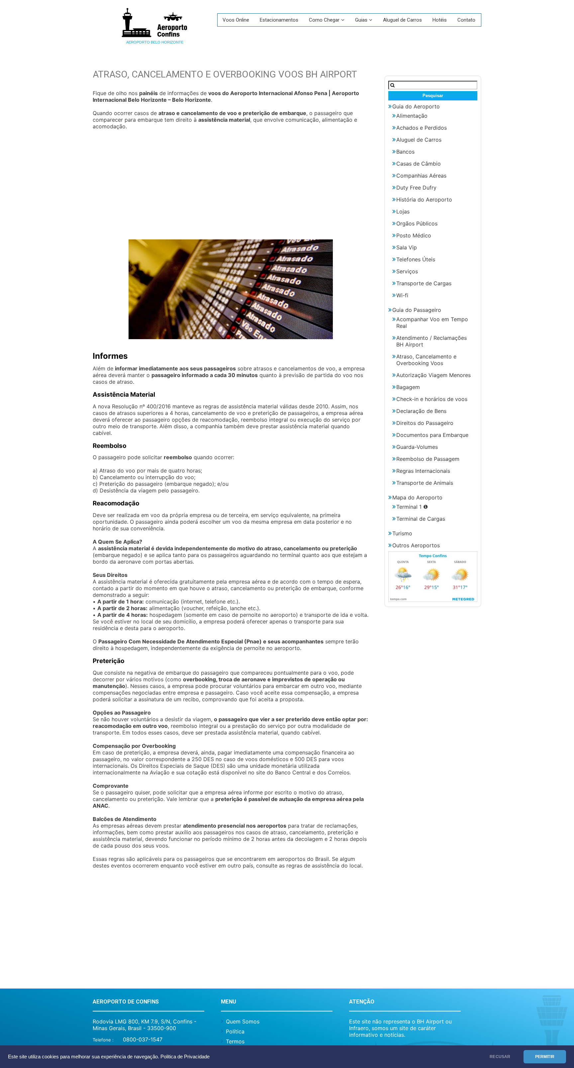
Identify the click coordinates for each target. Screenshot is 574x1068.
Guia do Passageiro (416, 310)
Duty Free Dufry (416, 187)
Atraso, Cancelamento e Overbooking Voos (426, 359)
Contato (466, 20)
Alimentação (412, 115)
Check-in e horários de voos (431, 399)
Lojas (403, 211)
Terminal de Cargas (420, 518)
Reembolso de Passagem (427, 459)
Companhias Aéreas (421, 175)
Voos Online (236, 20)
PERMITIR (544, 1056)
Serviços (407, 271)
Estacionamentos (279, 20)
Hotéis (439, 20)
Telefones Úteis (415, 259)
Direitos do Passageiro (424, 423)
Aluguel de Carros (402, 20)
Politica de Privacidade (185, 1056)
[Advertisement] (230, 187)
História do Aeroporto (424, 199)
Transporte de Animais (424, 482)
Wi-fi (402, 295)
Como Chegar (324, 20)
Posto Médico (413, 235)
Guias (361, 20)
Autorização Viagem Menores (433, 375)
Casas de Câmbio (418, 163)
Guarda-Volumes (417, 447)
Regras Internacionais (423, 470)
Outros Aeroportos (416, 545)
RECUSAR (500, 1056)
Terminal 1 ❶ (412, 506)
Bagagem (408, 387)
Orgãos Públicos (416, 223)
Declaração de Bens (421, 411)
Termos (235, 1041)
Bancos (405, 151)
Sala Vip (406, 247)
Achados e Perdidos (421, 127)
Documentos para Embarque (432, 435)
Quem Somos (242, 1021)
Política (235, 1031)
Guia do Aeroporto (416, 106)
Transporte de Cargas (423, 283)
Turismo (402, 533)
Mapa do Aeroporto (417, 497)
